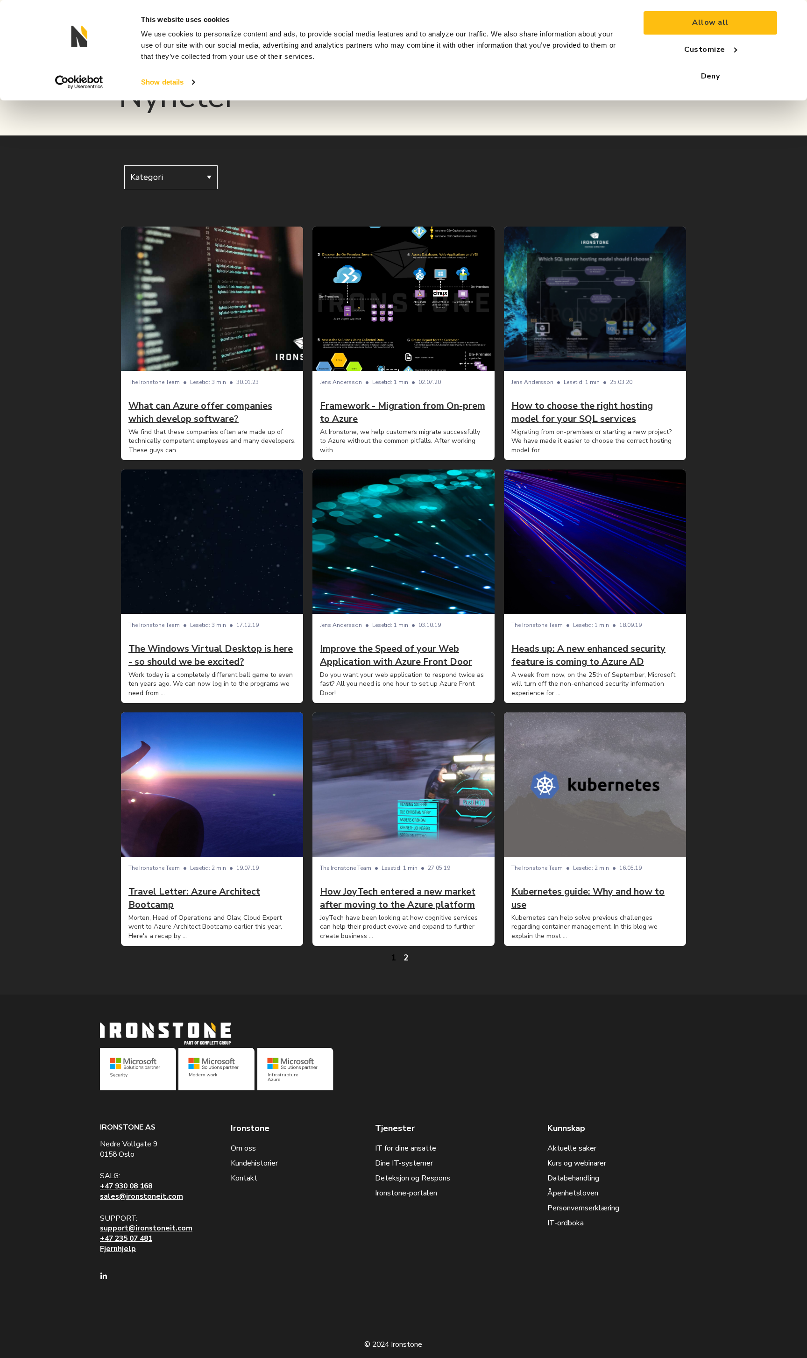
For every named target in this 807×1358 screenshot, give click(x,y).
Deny (710, 76)
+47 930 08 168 (126, 1186)
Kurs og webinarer (576, 1163)
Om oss (243, 1148)
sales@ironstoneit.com (141, 1196)
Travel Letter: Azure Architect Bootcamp (194, 898)
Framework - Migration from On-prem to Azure (402, 412)
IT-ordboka (565, 1223)
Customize (704, 49)
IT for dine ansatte (405, 1148)
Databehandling (573, 1178)
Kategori (146, 177)
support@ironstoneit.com (146, 1228)
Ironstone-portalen (406, 1193)
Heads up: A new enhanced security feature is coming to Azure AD (588, 655)
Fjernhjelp (118, 1249)
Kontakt (244, 1178)
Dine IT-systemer (404, 1163)
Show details (162, 82)
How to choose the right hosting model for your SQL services (582, 412)
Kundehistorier (254, 1163)
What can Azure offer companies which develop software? (200, 412)
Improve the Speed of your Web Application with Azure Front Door (396, 655)
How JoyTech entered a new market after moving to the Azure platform (397, 898)
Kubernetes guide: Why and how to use (588, 898)
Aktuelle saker (571, 1148)
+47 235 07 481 (126, 1238)
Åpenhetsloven (572, 1193)
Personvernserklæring (583, 1208)
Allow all (710, 22)
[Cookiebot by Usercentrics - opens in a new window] (79, 82)
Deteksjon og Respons (412, 1178)
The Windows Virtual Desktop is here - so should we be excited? (210, 655)
